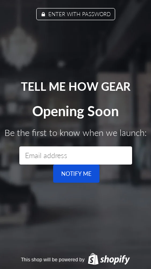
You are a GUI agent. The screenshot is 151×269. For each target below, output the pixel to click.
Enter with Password (79, 14)
